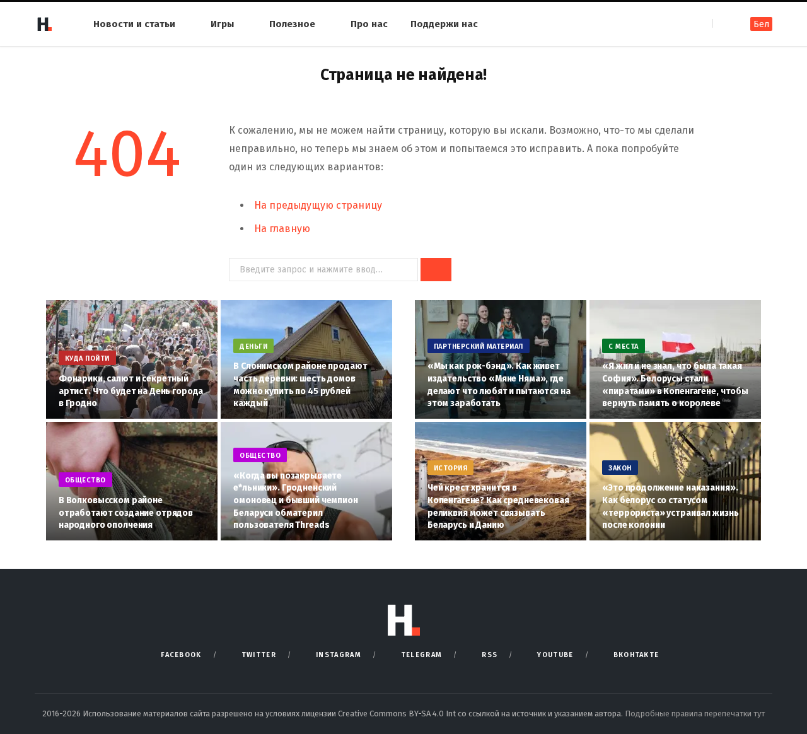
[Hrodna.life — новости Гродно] (44, 24)
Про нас (369, 24)
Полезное (292, 24)
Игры (222, 24)
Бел (761, 24)
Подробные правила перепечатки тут (695, 713)
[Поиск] (723, 23)
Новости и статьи (134, 24)
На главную (282, 229)
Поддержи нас (444, 24)
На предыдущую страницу (318, 205)
